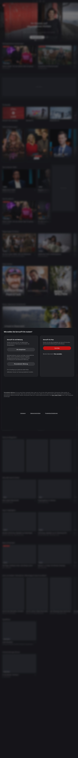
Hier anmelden (58, 354)
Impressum (23, 413)
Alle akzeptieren (21, 349)
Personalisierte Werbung (21, 363)
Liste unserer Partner (56, 395)
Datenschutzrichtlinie (35, 413)
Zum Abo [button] (57, 348)
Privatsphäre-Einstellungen (51, 413)
